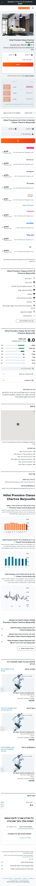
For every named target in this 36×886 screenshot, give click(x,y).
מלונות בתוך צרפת (8, 878)
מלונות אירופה (17, 878)
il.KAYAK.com (31, 878)
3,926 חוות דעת (15, 45)
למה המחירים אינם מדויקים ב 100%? (21, 869)
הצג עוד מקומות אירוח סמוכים (7, 670)
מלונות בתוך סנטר (24, 880)
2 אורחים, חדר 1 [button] (27, 60)
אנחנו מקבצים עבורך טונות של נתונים (21, 866)
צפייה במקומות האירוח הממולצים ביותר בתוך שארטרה (7, 749)
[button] (2, 3)
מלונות (24, 878)
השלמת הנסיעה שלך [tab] (26, 827)
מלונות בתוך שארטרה (25, 838)
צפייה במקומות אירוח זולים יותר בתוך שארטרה (9, 709)
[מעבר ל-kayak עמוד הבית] (24, 8)
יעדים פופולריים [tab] (12, 827)
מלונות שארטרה (14, 880)
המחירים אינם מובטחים (27, 857)
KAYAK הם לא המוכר (26, 862)
